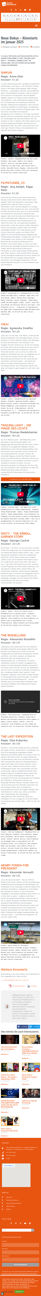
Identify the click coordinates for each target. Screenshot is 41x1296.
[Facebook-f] (11, 10)
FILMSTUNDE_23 (13, 183)
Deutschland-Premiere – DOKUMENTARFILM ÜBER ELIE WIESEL (30, 1050)
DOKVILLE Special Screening (29, 1102)
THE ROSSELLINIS (13, 635)
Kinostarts (36, 47)
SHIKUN (6, 72)
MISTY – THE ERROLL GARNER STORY (16, 535)
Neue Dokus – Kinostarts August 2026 (29, 1077)
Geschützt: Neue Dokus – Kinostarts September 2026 (9, 1077)
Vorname (4, 1241)
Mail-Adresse (5, 1256)
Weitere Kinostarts (14, 969)
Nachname (5, 1248)
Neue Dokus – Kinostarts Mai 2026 (9, 1130)
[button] (36, 25)
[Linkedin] (30, 10)
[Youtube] (25, 10)
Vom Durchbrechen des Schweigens (9, 1048)
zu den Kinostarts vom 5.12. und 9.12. (16, 980)
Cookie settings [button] (8, 1292)
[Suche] (32, 1230)
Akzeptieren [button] (19, 1291)
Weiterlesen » (5, 1054)
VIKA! (5, 324)
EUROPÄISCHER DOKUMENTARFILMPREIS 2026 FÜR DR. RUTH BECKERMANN (11, 1104)
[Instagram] (16, 10)
